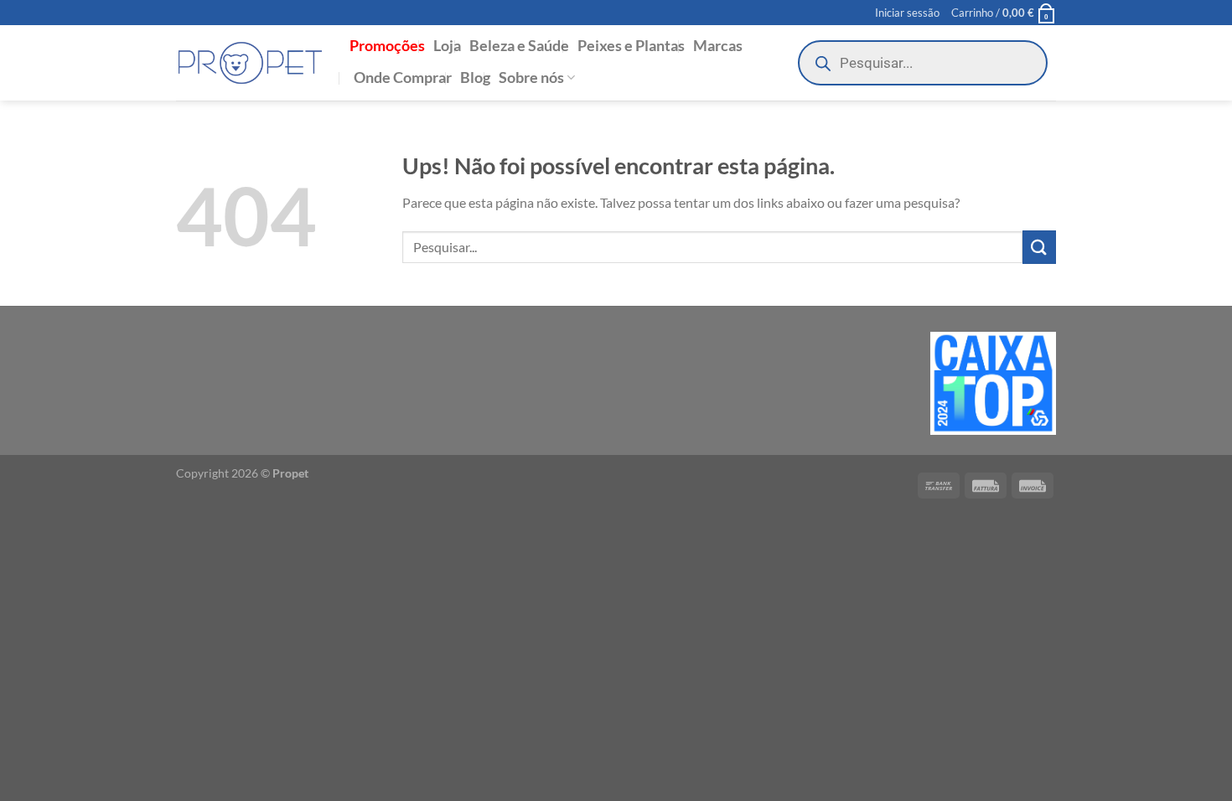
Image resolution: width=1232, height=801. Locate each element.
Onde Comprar (403, 77)
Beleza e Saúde (519, 45)
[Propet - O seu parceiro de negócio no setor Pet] (250, 63)
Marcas (718, 45)
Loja (447, 45)
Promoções (387, 45)
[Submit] (1039, 246)
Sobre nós (531, 77)
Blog (475, 77)
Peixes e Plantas (631, 45)
